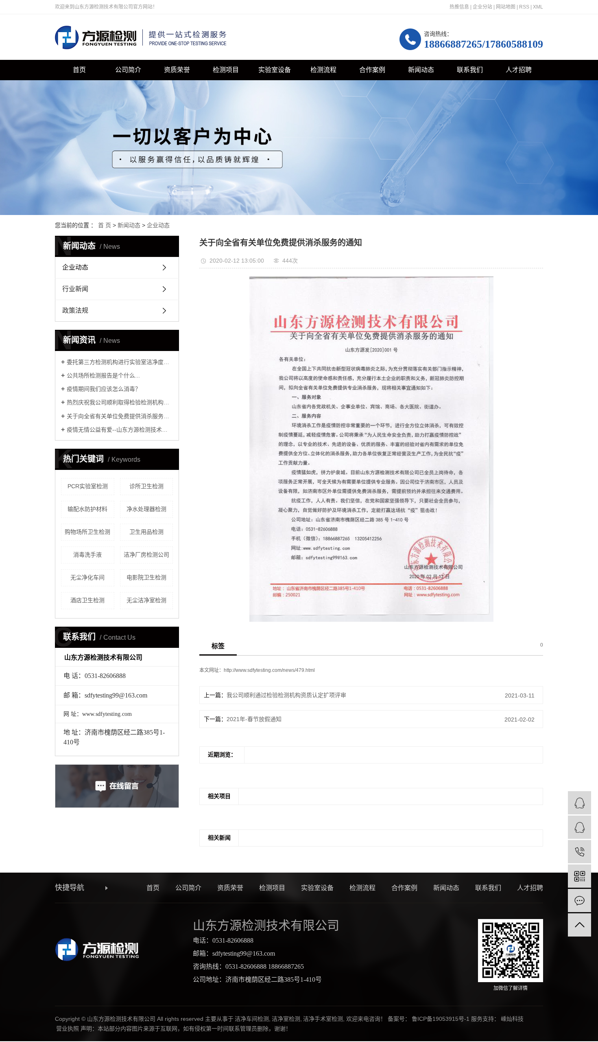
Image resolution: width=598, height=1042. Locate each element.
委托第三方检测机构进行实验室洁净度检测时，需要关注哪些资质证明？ (120, 362)
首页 (79, 69)
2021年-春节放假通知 (254, 719)
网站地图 (505, 7)
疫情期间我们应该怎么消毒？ (104, 389)
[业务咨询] (579, 827)
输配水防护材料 (87, 509)
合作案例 (372, 69)
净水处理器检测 (146, 509)
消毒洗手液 (87, 554)
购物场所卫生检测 (87, 532)
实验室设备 (274, 69)
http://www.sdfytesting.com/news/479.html (269, 670)
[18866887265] (579, 851)
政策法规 (75, 310)
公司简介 (128, 69)
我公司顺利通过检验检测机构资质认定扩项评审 (286, 695)
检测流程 (323, 69)
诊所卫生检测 (146, 486)
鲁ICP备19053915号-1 (440, 1019)
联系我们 (470, 69)
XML (538, 7)
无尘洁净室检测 (146, 600)
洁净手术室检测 (323, 1019)
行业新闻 (75, 288)
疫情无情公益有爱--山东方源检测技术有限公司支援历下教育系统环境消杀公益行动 (120, 429)
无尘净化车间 (87, 577)
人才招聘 (519, 69)
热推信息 (459, 7)
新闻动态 (421, 69)
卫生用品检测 (146, 532)
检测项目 (226, 69)
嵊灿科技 (512, 1019)
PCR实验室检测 (88, 486)
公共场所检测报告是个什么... (103, 375)
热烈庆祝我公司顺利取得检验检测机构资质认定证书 (120, 402)
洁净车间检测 (252, 1019)
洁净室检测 (286, 1019)
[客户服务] (579, 802)
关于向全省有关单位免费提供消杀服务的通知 (120, 416)
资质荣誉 (177, 69)
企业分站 (482, 7)
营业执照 (67, 1028)
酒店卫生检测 (87, 600)
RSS (524, 7)
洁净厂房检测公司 (146, 554)
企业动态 (158, 225)
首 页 (104, 225)
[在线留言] (579, 900)
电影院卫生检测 (146, 577)
